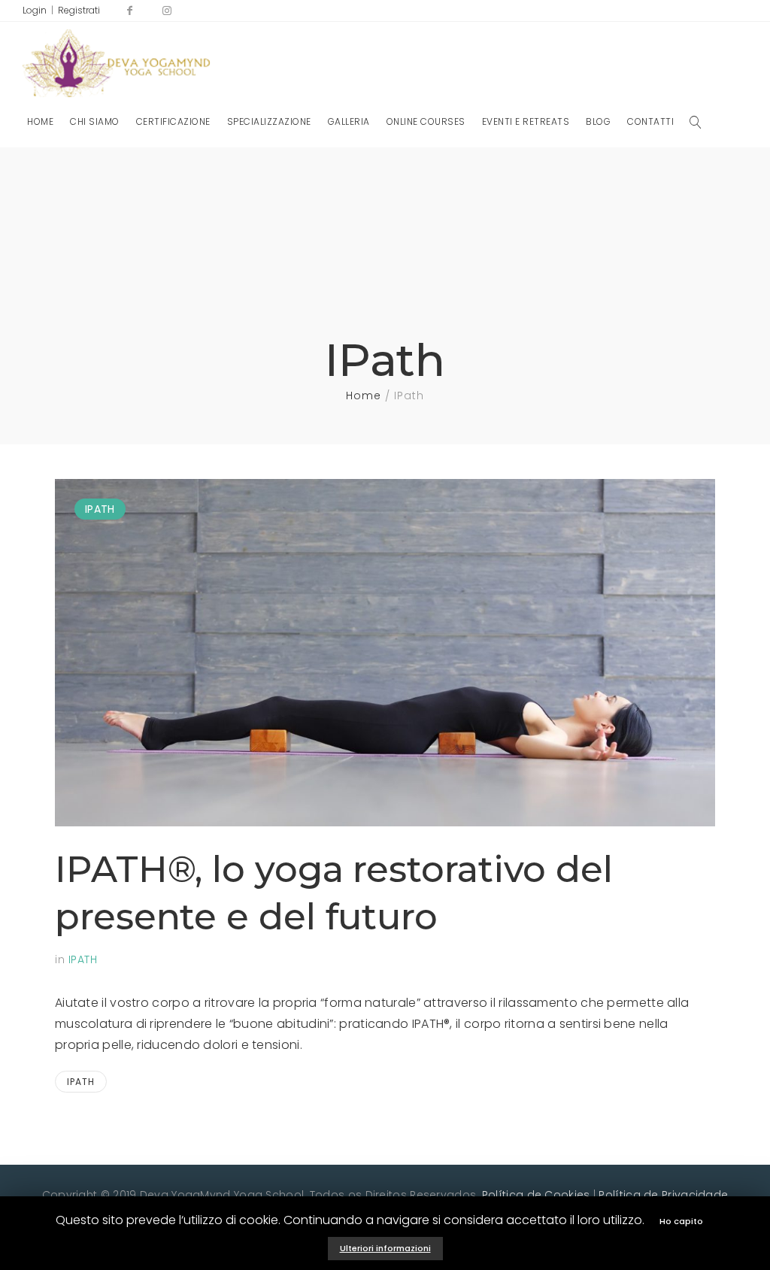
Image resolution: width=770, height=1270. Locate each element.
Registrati (79, 10)
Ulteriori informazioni (385, 1248)
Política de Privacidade (663, 1194)
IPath (81, 1081)
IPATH (100, 509)
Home (363, 395)
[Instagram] (167, 10)
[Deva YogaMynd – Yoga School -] (117, 67)
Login (35, 10)
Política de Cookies (536, 1194)
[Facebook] (130, 10)
